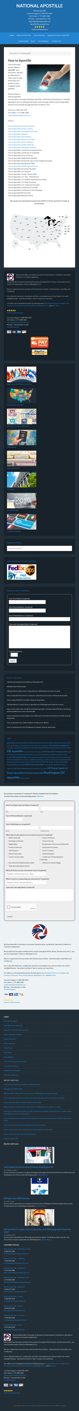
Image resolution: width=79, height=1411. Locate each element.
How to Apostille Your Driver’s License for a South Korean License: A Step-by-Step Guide (37, 695)
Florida (28, 305)
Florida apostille (61, 752)
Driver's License (47, 850)
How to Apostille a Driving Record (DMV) (23, 131)
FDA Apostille (49, 752)
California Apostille (47, 743)
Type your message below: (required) (23, 624)
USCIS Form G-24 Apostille (40, 768)
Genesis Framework (45, 1405)
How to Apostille (10, 1039)
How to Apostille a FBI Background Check (23, 166)
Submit (12, 661)
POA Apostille (62, 757)
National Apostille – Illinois (13, 1306)
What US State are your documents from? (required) (26, 870)
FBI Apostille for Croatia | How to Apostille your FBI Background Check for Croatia (35, 704)
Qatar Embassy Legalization (43, 759)
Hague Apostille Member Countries (19, 384)
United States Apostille (15, 405)
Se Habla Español (13, 327)
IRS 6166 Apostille (48, 754)
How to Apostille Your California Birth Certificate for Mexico (28, 723)
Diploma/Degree (48, 854)
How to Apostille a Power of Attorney (21, 126)
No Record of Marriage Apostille (50, 757)
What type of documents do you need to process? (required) (29, 835)
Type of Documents (13, 468)
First (7, 812)
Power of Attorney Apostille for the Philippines (20, 1134)
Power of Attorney (15, 847)
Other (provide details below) (19, 866)
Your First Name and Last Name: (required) (22, 805)
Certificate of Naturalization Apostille (24, 745)
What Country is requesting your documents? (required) (28, 879)
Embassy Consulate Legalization (18, 426)
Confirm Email (45, 831)
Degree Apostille (39, 748)
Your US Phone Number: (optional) (19, 816)
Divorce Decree (47, 841)
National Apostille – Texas (13, 1325)
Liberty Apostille (9, 1043)
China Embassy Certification (41, 745)
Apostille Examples (10, 1021)
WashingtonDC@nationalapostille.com (17, 1282)
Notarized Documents (50, 847)
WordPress (57, 1405)
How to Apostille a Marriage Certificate (22, 147)
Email (7, 831)
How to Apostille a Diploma (18, 134)
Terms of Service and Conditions (15, 1061)
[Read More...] (43, 1175)
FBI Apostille (15, 751)
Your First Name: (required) (20, 598)
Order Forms (8, 1048)
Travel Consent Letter (16, 857)
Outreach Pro (31, 1405)
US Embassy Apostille (11, 1075)
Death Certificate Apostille (27, 748)
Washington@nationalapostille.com (16, 1254)
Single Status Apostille (33, 764)
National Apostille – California (14, 1258)
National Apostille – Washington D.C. (16, 1277)
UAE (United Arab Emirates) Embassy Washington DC (25, 682)
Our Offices (11, 489)
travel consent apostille (51, 764)
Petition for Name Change (51, 863)
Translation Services (14, 531)
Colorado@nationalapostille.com (15, 1320)
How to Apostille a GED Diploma (19, 137)
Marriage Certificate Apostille (33, 757)
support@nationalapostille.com (39, 21)
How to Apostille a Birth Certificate (20, 142)
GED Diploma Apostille (23, 754)
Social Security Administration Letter (21, 863)
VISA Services (11, 447)
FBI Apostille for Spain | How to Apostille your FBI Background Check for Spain (33, 691)
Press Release (8, 1057)
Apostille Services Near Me (13, 1025)
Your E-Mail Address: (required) (21, 616)
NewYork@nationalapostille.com (15, 1291)
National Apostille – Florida (13, 1296)
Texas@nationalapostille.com (14, 1329)
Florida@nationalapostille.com (14, 1301)
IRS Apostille (56, 754)
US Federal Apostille (33, 773)
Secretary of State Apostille (56, 762)
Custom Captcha (16, 651)
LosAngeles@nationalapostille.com (16, 1263)
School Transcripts (15, 854)
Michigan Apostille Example (16, 686)
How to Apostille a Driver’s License (20, 129)
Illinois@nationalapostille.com (14, 1310)
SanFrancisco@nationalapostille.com (16, 1272)
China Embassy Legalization (59, 745)
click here (40, 796)
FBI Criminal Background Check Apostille (33, 751)
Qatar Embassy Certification (29, 759)
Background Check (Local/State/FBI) (55, 844)
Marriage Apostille (19, 757)
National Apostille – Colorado (14, 1315)
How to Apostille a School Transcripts (21, 139)
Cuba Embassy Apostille (13, 748)
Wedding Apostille (25, 778)
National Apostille (39, 5)
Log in (64, 1405)
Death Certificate (48, 838)
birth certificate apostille (32, 743)
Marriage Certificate (16, 841)
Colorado (17, 305)
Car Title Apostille (56, 743)
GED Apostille (13, 754)
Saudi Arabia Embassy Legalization (22, 762)
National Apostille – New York (14, 1287)
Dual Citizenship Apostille (64, 748)
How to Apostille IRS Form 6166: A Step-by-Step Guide (25, 700)
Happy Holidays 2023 (11, 1138)
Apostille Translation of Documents (16, 1030)
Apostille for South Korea (15, 743)
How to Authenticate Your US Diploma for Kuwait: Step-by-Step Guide (31, 727)
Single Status (13, 844)
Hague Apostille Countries (13, 1034)
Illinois (34, 305)
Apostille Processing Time (39, 24)
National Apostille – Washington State (17, 1249)
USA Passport (13, 850)
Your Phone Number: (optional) (20, 607)
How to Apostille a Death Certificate (21, 145)
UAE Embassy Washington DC (23, 768)
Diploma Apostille (51, 748)
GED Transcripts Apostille (36, 754)
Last (42, 812)
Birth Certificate (14, 838)
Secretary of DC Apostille (40, 762)
